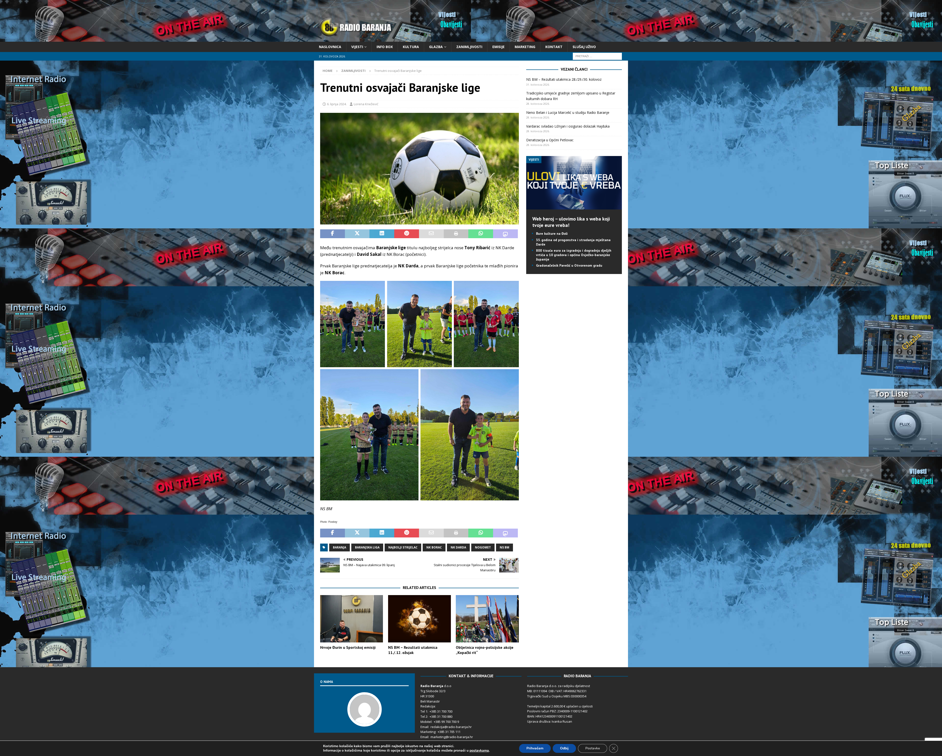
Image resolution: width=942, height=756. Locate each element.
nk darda (458, 547)
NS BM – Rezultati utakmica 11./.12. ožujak (412, 650)
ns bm (504, 547)
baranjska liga (367, 547)
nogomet (483, 547)
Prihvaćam (534, 748)
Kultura (411, 46)
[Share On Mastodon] (505, 233)
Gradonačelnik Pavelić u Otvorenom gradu (569, 265)
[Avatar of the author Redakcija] (364, 721)
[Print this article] (456, 233)
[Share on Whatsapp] (480, 233)
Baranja (339, 547)
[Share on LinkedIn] (381, 233)
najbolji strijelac (403, 547)
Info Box (385, 46)
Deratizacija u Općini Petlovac (550, 140)
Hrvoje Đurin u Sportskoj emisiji (348, 647)
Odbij (564, 748)
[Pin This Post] (406, 233)
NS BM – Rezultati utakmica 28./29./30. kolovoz (564, 79)
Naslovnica (330, 46)
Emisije (498, 46)
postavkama (479, 750)
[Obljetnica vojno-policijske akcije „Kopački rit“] (487, 618)
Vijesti (357, 46)
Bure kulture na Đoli (552, 233)
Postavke (592, 748)
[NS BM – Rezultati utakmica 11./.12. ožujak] (419, 618)
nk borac (434, 547)
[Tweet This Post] (357, 233)
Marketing (525, 46)
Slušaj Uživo (584, 46)
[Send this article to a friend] (431, 233)
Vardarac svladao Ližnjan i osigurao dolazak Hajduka (568, 126)
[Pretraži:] (597, 56)
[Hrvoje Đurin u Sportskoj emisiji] (351, 618)
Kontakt (554, 46)
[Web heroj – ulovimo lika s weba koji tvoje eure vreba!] (574, 206)
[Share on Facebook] (332, 233)
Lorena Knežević (366, 104)
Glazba (436, 46)
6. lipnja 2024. (337, 104)
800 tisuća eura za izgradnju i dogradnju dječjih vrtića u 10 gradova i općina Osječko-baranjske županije (573, 254)
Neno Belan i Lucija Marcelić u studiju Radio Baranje (567, 112)
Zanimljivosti (469, 46)
